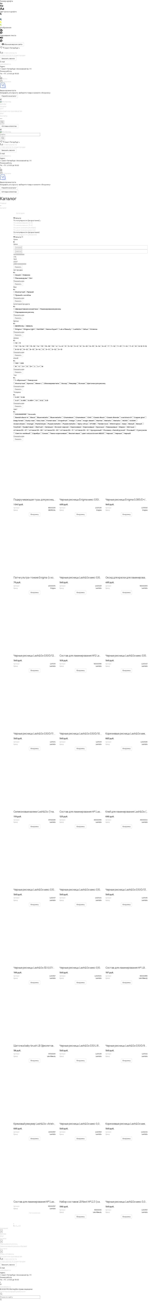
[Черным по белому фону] (0, 14)
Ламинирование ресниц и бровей (13, 1246)
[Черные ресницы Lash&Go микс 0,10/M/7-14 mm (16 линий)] (80, 860)
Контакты (3, 1248)
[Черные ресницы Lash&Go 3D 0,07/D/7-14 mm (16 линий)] (35, 938)
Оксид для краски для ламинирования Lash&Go (132, 577)
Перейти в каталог (9, 96)
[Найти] (2, 138)
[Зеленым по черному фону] (0, 25)
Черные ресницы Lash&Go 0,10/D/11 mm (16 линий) (42, 733)
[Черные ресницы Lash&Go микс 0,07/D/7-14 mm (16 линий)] (80, 1094)
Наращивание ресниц (8, 1244)
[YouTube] (9, 50)
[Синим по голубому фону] (0, 20)
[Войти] (1, 170)
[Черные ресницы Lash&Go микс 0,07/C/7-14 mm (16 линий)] (126, 1172)
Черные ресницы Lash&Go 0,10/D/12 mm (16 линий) (42, 655)
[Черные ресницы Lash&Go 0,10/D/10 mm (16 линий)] (80, 704)
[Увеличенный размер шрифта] (2, 9)
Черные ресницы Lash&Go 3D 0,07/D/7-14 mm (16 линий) (45, 967)
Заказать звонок (8, 58)
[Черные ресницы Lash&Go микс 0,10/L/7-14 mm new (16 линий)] (35, 860)
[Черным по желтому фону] (0, 22)
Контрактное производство (11, 1256)
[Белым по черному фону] (0, 17)
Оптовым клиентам (9, 126)
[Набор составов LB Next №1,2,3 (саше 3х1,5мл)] (80, 1172)
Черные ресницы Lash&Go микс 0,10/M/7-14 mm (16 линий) (92, 889)
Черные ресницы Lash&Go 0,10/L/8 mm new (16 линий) (90, 1045)
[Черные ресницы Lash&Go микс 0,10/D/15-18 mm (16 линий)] (80, 938)
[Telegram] (5, 50)
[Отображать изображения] (1, 30)
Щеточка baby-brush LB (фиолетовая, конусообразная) (45, 1045)
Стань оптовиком (7, 1254)
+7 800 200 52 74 (10, 53)
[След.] (13, 1223)
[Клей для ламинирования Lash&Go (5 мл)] (126, 782)
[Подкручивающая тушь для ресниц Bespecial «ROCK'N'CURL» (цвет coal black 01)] (35, 470)
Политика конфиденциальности (12, 1291)
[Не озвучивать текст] (1, 41)
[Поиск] (2, 122)
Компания (4, 1228)
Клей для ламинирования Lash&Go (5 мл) (129, 811)
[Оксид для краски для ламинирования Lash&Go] (126, 548)
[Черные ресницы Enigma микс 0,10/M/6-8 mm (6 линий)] (80, 470)
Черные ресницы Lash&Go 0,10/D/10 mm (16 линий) (88, 733)
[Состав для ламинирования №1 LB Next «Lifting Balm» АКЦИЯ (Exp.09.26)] (126, 938)
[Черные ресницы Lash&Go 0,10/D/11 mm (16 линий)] (35, 704)
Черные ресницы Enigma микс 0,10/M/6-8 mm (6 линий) (91, 499)
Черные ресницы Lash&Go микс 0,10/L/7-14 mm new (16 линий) (49, 889)
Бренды (3, 1234)
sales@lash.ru (5, 64)
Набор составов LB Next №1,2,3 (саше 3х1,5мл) (86, 1201)
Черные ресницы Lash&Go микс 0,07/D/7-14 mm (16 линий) (93, 1123)
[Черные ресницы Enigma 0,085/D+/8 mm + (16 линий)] (126, 470)
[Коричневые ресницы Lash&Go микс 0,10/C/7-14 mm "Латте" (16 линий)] (126, 1094)
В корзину (35, 514)
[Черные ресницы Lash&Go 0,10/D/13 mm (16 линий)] (126, 860)
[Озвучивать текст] (1, 38)
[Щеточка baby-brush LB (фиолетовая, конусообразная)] (35, 1016)
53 (20, 1226)
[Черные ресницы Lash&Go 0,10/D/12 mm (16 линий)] (35, 626)
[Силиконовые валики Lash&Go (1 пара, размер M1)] (35, 782)
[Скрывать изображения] (1, 33)
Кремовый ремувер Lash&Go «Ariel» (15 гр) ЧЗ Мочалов (45, 1123)
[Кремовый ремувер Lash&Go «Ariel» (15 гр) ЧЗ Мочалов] (35, 1094)
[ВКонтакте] (1, 50)
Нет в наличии (34, 1213)
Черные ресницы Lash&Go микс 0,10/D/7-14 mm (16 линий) (92, 577)
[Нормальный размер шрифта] (1, 6)
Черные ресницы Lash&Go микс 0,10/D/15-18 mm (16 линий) (93, 967)
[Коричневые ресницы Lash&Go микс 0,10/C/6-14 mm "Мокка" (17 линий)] (126, 704)
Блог (2, 1236)
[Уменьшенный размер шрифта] (1, 3)
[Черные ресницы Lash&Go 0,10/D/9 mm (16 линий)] (126, 1016)
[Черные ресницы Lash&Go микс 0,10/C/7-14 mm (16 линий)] (126, 626)
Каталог (3, 1238)
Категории (20, 213)
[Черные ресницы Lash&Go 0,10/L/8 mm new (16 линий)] (80, 1016)
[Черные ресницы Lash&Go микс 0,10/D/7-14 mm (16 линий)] (80, 548)
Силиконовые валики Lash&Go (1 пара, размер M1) (42, 811)
